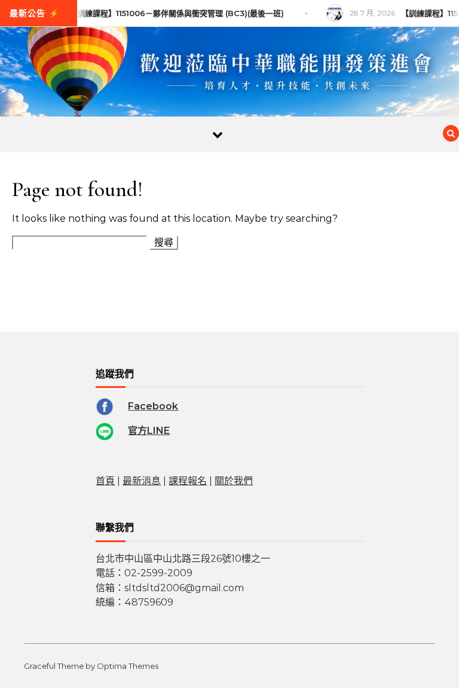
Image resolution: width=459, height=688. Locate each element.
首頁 (105, 481)
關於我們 (234, 481)
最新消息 (142, 481)
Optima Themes (127, 666)
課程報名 (188, 481)
